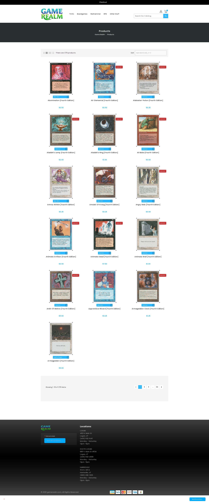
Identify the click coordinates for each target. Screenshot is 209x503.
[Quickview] (48, 108)
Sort (132, 53)
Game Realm (100, 34)
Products (110, 34)
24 (157, 387)
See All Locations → (55, 440)
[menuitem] (71, 14)
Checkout (103, 2)
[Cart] (166, 11)
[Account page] (161, 11)
